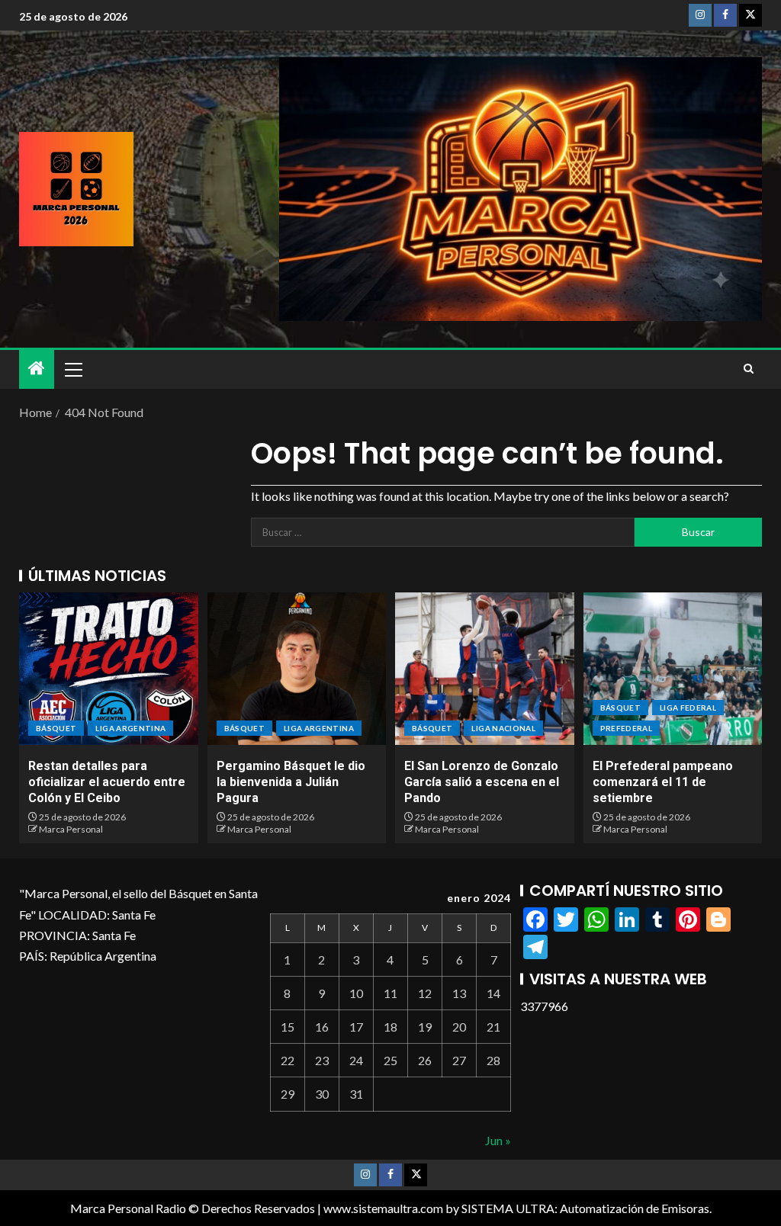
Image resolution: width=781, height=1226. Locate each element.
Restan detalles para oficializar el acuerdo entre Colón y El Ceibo (106, 782)
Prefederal (626, 728)
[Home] (36, 369)
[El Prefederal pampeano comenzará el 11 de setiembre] (673, 668)
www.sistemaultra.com (383, 1208)
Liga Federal (688, 707)
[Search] (748, 369)
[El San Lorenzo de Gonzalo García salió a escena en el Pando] (484, 668)
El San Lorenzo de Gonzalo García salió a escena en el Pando (481, 782)
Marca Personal (71, 829)
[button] (72, 369)
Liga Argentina (130, 728)
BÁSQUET (56, 728)
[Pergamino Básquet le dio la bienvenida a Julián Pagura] (297, 668)
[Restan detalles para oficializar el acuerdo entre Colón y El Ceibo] (108, 668)
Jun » (498, 1140)
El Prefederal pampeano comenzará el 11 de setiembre (663, 782)
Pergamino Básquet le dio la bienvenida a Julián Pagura (291, 782)
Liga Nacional (503, 728)
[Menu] (72, 369)
